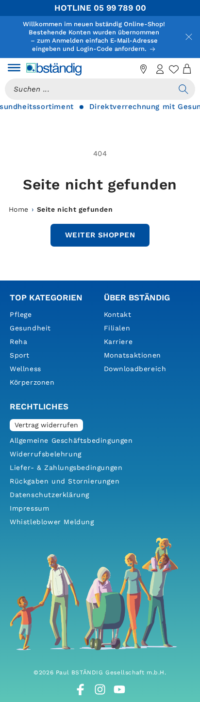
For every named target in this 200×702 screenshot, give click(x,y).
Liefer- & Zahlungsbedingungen (66, 467)
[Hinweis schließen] (189, 37)
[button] (14, 69)
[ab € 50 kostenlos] (127, 69)
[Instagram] (100, 689)
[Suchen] (183, 89)
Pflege (21, 314)
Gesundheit (30, 328)
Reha (18, 341)
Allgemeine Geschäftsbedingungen (71, 440)
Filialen (117, 328)
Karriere (118, 341)
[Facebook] (80, 689)
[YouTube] (119, 689)
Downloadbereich (135, 369)
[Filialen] (143, 69)
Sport (20, 355)
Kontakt (118, 314)
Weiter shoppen (100, 235)
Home (19, 209)
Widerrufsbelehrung (46, 454)
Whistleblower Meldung (52, 522)
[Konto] (160, 69)
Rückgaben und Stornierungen (64, 481)
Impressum (29, 508)
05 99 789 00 (120, 8)
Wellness (25, 369)
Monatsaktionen (132, 355)
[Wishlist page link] (174, 69)
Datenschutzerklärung (49, 495)
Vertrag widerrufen (46, 425)
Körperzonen (32, 382)
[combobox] (88, 89)
